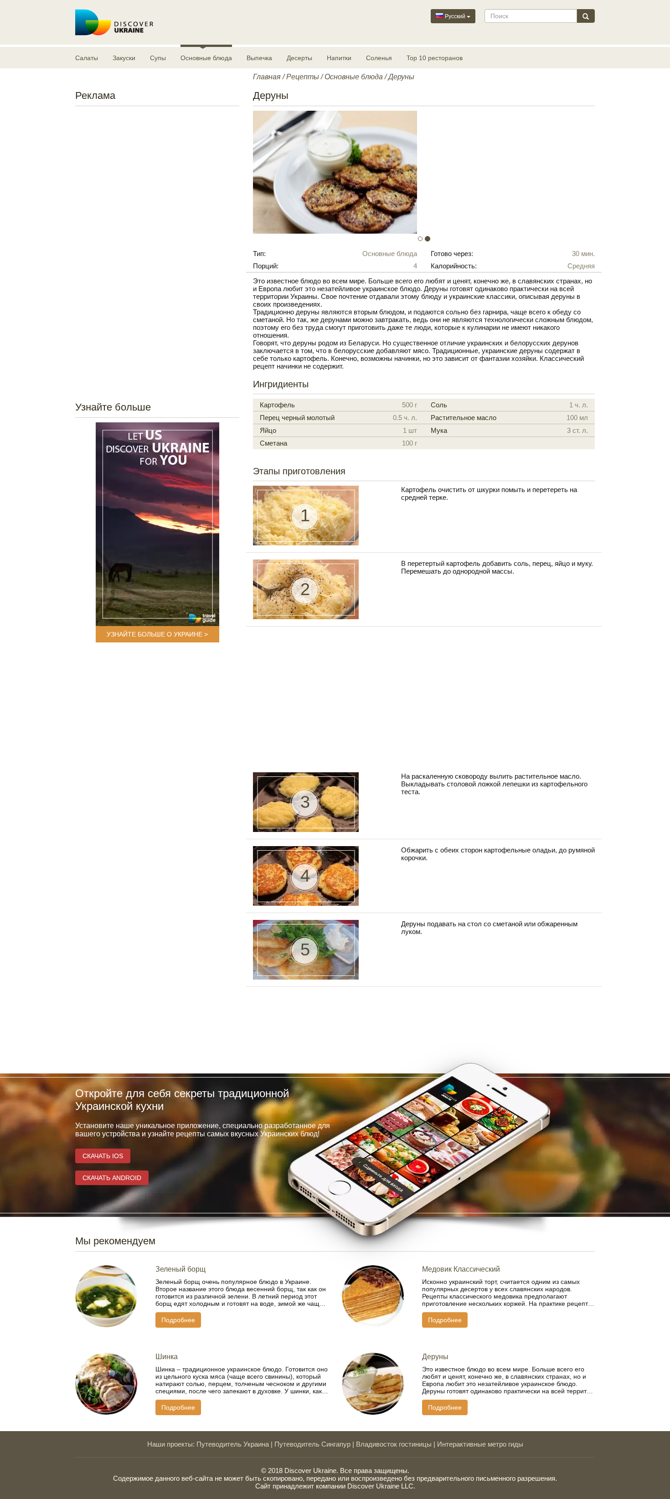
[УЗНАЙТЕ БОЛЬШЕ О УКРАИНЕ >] (157, 524)
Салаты (86, 58)
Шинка (166, 1356)
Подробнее (178, 1320)
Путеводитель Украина (232, 1444)
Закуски (124, 58)
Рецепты (302, 77)
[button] (278, 172)
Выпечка (259, 58)
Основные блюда (206, 58)
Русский (455, 16)
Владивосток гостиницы (394, 1444)
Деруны (435, 1356)
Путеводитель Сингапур (312, 1444)
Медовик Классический (461, 1269)
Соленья (379, 58)
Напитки (339, 58)
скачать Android (111, 1177)
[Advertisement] (157, 251)
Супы (158, 58)
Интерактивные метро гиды (480, 1444)
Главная (267, 77)
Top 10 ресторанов (435, 58)
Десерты (299, 58)
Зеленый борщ (180, 1269)
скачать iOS (102, 1156)
